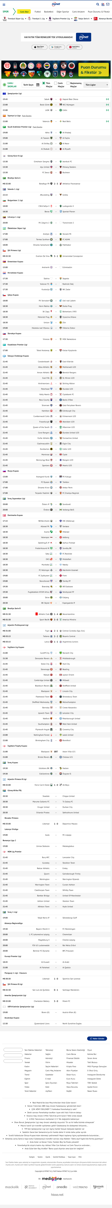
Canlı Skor (24, 12)
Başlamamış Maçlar (76, 85)
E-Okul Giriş (92, 1070)
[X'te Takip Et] (55, 1039)
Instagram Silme (94, 1078)
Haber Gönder (98, 1038)
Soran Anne (92, 1058)
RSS (80, 1157)
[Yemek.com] (98, 1186)
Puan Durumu (26, 116)
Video (27, 1087)
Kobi (47, 1087)
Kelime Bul (91, 1054)
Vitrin (47, 1062)
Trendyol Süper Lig (15, 18)
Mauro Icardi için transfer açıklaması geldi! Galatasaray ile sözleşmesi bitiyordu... (54, 1125)
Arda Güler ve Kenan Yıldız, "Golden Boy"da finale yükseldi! (54, 1142)
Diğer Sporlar (63, 11)
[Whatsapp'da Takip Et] (82, 1039)
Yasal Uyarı (72, 1157)
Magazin (28, 1070)
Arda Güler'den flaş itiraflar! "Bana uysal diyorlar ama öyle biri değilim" (54, 1148)
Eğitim (27, 1078)
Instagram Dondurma (96, 1074)
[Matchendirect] (31, 1186)
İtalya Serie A (83, 18)
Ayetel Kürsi (92, 1087)
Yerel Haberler (30, 1091)
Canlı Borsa (71, 1054)
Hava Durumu (72, 1087)
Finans (27, 1058)
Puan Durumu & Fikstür (99, 11)
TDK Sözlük (92, 1083)
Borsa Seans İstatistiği (76, 1050)
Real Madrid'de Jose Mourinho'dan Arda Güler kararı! (54, 1102)
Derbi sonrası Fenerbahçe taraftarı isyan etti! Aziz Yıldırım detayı (54, 1112)
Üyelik (47, 1157)
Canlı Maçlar (61, 85)
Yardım (40, 1157)
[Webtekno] (80, 1186)
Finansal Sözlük (73, 1058)
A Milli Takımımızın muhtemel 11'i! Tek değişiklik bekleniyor (54, 1119)
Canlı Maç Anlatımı (53, 1070)
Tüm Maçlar (49, 85)
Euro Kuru (71, 1078)
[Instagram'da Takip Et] (62, 1039)
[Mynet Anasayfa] (56, 4)
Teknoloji (49, 1050)
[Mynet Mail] (107, 4)
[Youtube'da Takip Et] (75, 1039)
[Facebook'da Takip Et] (48, 1039)
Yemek (27, 1062)
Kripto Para (71, 1066)
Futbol (38, 11)
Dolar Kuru (71, 1074)
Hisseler (70, 1062)
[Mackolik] (13, 1186)
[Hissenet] (56, 1194)
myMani (48, 1091)
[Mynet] (47, 1186)
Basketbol (48, 11)
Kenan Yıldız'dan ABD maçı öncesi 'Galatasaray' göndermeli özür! (54, 1106)
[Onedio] (62, 1186)
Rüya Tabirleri (72, 1083)
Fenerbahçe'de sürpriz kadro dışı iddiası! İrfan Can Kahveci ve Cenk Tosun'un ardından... (54, 1145)
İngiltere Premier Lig (61, 18)
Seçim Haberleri (51, 1066)
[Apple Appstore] (13, 1058)
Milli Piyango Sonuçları (97, 1066)
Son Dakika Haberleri (33, 1050)
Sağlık (48, 1054)
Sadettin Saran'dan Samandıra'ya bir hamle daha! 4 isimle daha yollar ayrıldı (54, 1132)
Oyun (89, 1050)
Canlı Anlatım (78, 11)
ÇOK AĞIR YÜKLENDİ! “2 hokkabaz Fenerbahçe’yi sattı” (54, 1109)
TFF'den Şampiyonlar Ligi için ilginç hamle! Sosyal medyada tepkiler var (54, 1129)
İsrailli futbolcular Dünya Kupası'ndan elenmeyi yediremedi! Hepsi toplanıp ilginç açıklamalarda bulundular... (54, 1135)
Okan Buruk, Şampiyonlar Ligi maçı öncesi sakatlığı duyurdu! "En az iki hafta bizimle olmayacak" (54, 1122)
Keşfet (69, 1091)
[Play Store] (13, 1050)
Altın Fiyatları (72, 1070)
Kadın (27, 1066)
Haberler (28, 1054)
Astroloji (49, 1058)
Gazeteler (49, 1074)
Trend (27, 1074)
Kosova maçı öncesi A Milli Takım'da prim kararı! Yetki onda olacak (54, 1116)
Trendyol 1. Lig (38, 18)
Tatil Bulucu (92, 1062)
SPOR (6, 11)
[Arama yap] (98, 4)
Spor (26, 1083)
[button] (4, 5)
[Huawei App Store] (13, 1065)
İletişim (32, 1157)
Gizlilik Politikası (59, 1157)
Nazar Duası (92, 1091)
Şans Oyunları (51, 1083)
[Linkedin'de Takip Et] (69, 1039)
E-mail (48, 1078)
